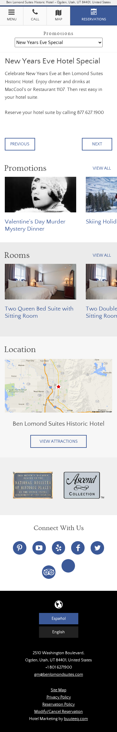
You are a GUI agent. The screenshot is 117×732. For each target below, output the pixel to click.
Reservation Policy (58, 704)
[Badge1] (33, 485)
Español (59, 618)
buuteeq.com (76, 718)
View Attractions (59, 441)
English (58, 632)
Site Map (58, 690)
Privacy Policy (58, 697)
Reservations (94, 19)
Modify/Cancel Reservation (58, 711)
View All (102, 168)
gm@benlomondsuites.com (58, 674)
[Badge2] (84, 485)
